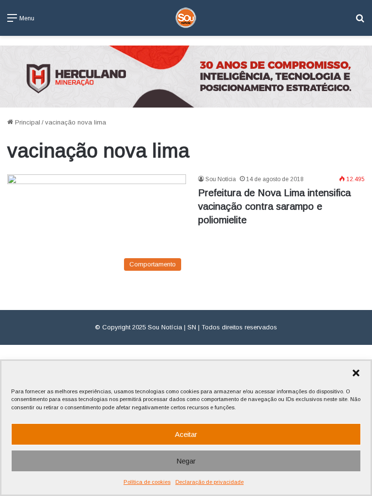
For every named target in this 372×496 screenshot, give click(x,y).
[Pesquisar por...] (360, 21)
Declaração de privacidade (209, 482)
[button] (356, 373)
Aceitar (186, 434)
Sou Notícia (220, 179)
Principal (26, 122)
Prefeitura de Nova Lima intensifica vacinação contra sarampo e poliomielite (274, 206)
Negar (186, 461)
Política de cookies (147, 482)
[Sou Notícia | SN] (186, 18)
